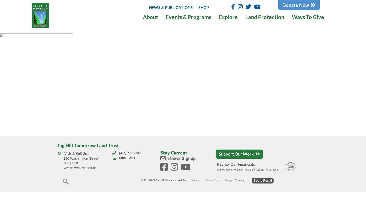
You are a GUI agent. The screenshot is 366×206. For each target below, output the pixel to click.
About (150, 17)
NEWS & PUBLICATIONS (171, 7)
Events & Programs (188, 17)
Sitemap (195, 180)
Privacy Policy (213, 180)
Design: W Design (235, 180)
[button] (66, 181)
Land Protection (264, 17)
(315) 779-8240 (129, 153)
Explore (228, 17)
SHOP (203, 7)
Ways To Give (308, 17)
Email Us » (127, 158)
